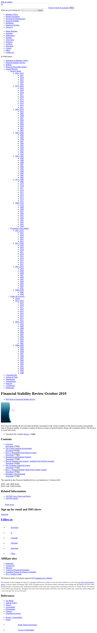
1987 (22, 165)
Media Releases (11, 31)
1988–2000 (19, 345)
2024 (22, 77)
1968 (22, 209)
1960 (22, 226)
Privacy (8, 605)
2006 (22, 120)
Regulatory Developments (15, 474)
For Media (9, 601)
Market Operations (13, 17)
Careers (8, 48)
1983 (22, 173)
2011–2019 (19, 301)
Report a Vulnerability (14, 617)
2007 (22, 118)
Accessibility (10, 607)
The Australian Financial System (18, 465)
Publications (10, 35)
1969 (22, 207)
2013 (22, 103)
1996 (22, 143)
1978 (22, 186)
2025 (22, 75)
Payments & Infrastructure (15, 19)
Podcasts (9, 383)
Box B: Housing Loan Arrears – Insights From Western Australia (30, 461)
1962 (22, 222)
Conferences (10, 386)
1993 (22, 150)
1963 (22, 220)
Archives (9, 44)
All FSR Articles (12, 498)
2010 (22, 111)
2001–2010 (19, 109)
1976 (22, 190)
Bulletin (9, 65)
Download (10, 446)
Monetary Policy (12, 14)
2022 (22, 82)
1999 (22, 137)
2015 (22, 99)
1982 (22, 175)
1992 (22, 152)
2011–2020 (19, 86)
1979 (22, 184)
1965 (22, 216)
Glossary (9, 611)
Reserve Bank (15, 71)
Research (9, 42)
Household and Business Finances (18, 457)
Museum (9, 568)
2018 (22, 92)
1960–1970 (19, 203)
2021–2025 (19, 73)
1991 (22, 154)
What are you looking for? (11, 10)
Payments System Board (19, 228)
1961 (22, 224)
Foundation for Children (43, 578)
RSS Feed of (20, 399)
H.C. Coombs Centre (14, 574)
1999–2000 (19, 290)
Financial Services (12, 25)
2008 (22, 116)
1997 (22, 141)
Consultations (11, 381)
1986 (22, 167)
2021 (22, 84)
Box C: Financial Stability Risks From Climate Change (26, 470)
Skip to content (6, 2)
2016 (22, 97)
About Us (9, 27)
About (17, 298)
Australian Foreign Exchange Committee (21, 572)
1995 (22, 145)
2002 (22, 128)
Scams (8, 620)
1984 (22, 171)
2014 (22, 101)
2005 (22, 122)
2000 (22, 135)
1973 (22, 196)
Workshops (10, 388)
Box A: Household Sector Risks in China (21, 453)
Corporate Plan (11, 375)
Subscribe (4, 514)
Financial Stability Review (15, 63)
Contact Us (10, 52)
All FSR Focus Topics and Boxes (18, 496)
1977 (22, 188)
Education (9, 46)
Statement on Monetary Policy (17, 60)
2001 (22, 131)
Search (40, 10)
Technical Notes (12, 377)
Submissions (10, 379)
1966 (22, 213)
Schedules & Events (13, 613)
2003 (22, 126)
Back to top (9, 504)
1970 (22, 205)
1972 (22, 199)
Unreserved (10, 566)
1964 (22, 218)
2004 (22, 124)
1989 (22, 160)
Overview (9, 444)
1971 (22, 201)
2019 (22, 90)
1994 (22, 148)
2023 (22, 80)
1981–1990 (19, 156)
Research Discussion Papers (16, 67)
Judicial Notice (11, 603)
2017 (22, 94)
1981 (22, 177)
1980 (22, 182)
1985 (22, 169)
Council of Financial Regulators (17, 570)
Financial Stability (12, 21)
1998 (22, 139)
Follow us (7, 519)
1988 (22, 162)
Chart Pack (10, 40)
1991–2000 (19, 133)
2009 (22, 114)
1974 (22, 194)
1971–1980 (19, 179)
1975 (22, 192)
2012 (22, 105)
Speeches (9, 33)
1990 (22, 158)
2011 (22, 107)
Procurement (10, 609)
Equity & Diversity (17, 296)
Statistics (9, 38)
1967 (22, 211)
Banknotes (10, 23)
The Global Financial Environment (19, 448)
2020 (22, 88)
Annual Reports (12, 69)
